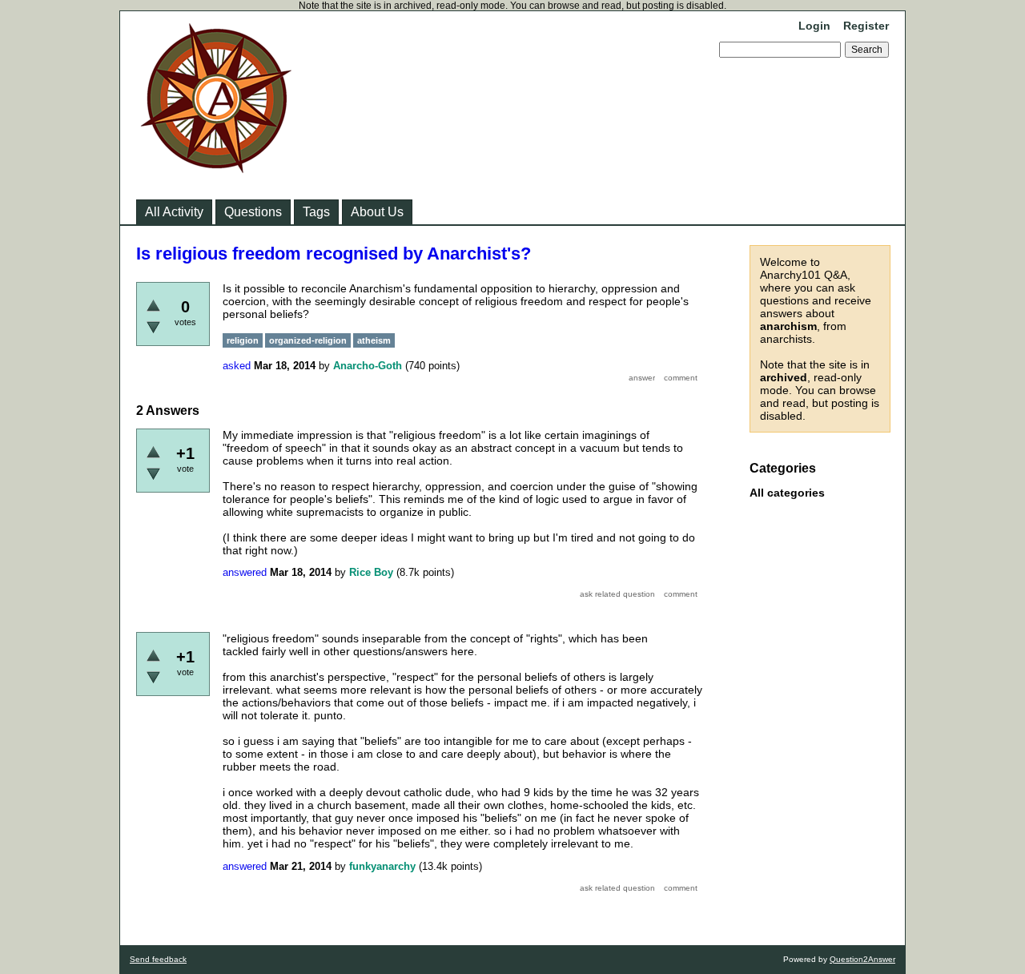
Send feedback (158, 959)
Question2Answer (862, 959)
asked (237, 366)
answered (245, 572)
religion (243, 340)
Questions (253, 212)
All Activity (174, 212)
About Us (377, 212)
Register (866, 25)
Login (814, 25)
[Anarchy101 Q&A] (216, 168)
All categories (787, 492)
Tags (316, 212)
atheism (374, 340)
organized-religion (308, 340)
